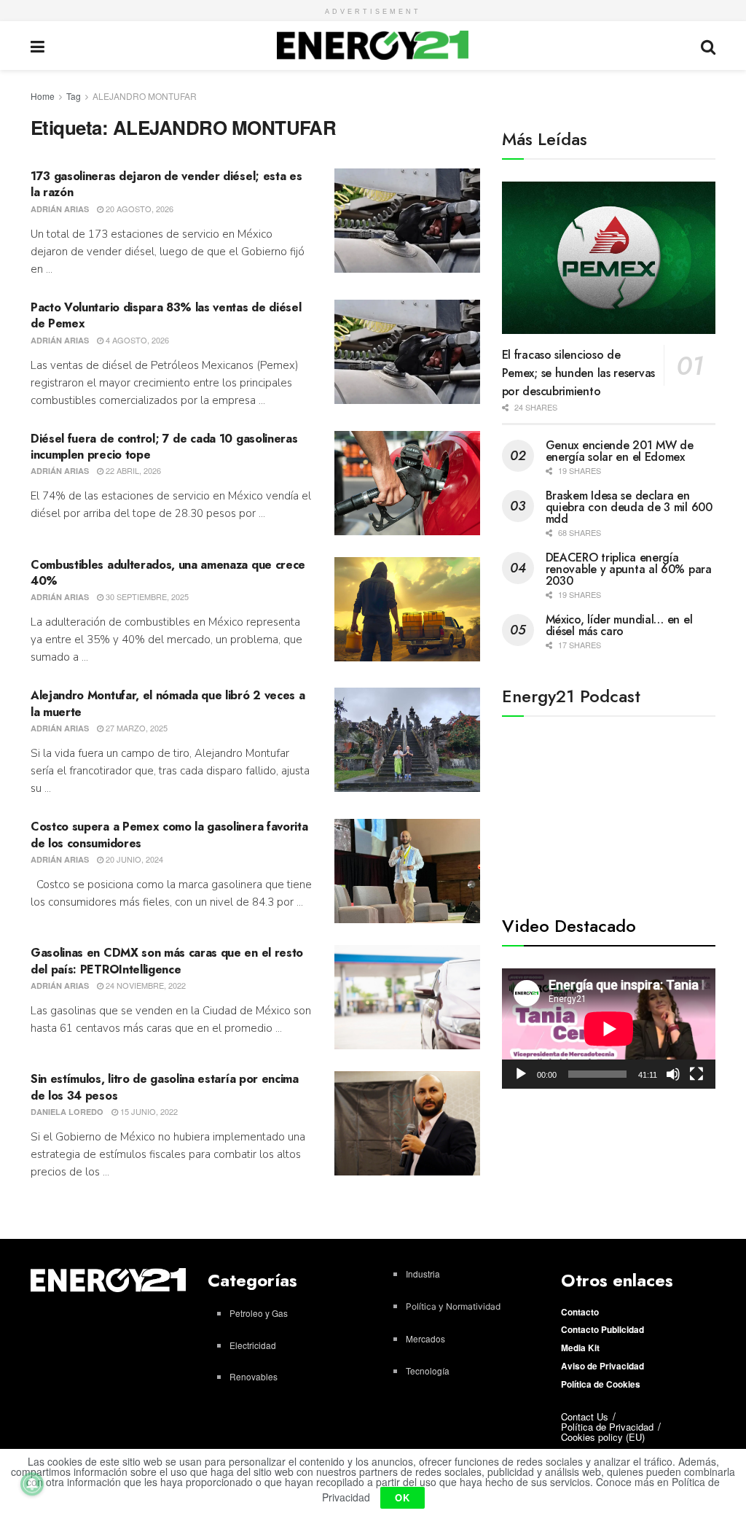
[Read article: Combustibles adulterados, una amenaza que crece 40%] (407, 609)
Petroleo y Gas (258, 1313)
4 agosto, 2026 (136, 340)
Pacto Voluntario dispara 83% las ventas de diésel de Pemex (166, 315)
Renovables (253, 1376)
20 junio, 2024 (133, 859)
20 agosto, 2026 (138, 208)
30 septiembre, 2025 (146, 596)
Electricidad (252, 1345)
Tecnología (427, 1370)
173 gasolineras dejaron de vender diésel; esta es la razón (166, 184)
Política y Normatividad (453, 1306)
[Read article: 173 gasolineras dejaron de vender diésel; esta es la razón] (407, 220)
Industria (423, 1273)
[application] (608, 1028)
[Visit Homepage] (372, 45)
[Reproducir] (521, 1074)
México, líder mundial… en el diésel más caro (619, 625)
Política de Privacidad (607, 1427)
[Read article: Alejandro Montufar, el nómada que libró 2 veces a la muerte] (407, 740)
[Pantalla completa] (696, 1074)
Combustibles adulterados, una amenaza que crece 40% (168, 572)
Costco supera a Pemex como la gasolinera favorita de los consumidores (169, 834)
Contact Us (584, 1416)
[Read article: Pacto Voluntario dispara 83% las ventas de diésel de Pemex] (407, 352)
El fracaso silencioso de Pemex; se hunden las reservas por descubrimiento (578, 373)
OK (402, 1497)
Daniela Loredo (67, 1111)
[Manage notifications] (32, 1484)
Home (43, 96)
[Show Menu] (37, 45)
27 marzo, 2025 (135, 728)
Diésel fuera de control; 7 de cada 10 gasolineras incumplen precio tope (164, 446)
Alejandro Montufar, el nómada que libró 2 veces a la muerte (168, 703)
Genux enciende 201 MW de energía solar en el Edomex (620, 451)
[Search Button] (708, 45)
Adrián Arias (60, 208)
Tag (73, 96)
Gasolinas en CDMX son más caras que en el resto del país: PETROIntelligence (167, 960)
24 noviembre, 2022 (144, 985)
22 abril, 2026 (132, 470)
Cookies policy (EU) (603, 1437)
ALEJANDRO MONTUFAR (145, 96)
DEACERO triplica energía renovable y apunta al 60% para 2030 (629, 569)
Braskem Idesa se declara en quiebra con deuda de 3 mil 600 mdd (629, 507)
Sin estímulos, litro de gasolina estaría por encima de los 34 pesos (165, 1086)
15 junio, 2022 (148, 1111)
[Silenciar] (673, 1074)
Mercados (425, 1338)
